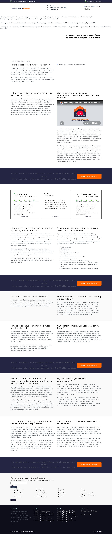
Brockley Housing (20, 8)
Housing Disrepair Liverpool (43, 519)
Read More (24, 217)
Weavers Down (19, 493)
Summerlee (18, 497)
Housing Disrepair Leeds (42, 517)
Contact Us (54, 9)
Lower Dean (62, 493)
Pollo (60, 497)
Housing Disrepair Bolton (65, 519)
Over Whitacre (18, 491)
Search (12, 485)
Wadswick (39, 495)
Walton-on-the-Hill (87, 493)
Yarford (60, 491)
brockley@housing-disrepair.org (27, 1)
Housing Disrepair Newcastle (66, 515)
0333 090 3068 (97, 1)
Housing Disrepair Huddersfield (67, 517)
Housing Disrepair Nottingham (44, 521)
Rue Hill (83, 491)
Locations (13, 487)
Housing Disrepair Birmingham (44, 513)
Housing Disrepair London (42, 511)
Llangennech (18, 495)
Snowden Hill (40, 491)
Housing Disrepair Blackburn (66, 521)
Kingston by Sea (41, 493)
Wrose (83, 489)
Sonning (61, 489)
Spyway (60, 495)
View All (13, 500)
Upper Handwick (41, 497)
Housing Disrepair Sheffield (66, 511)
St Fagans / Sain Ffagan (88, 495)
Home (52, 5)
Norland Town (18, 489)
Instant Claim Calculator (58, 7)
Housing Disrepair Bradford (66, 513)
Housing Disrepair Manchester (44, 515)
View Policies (97, 532)
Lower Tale (39, 489)
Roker (83, 497)
